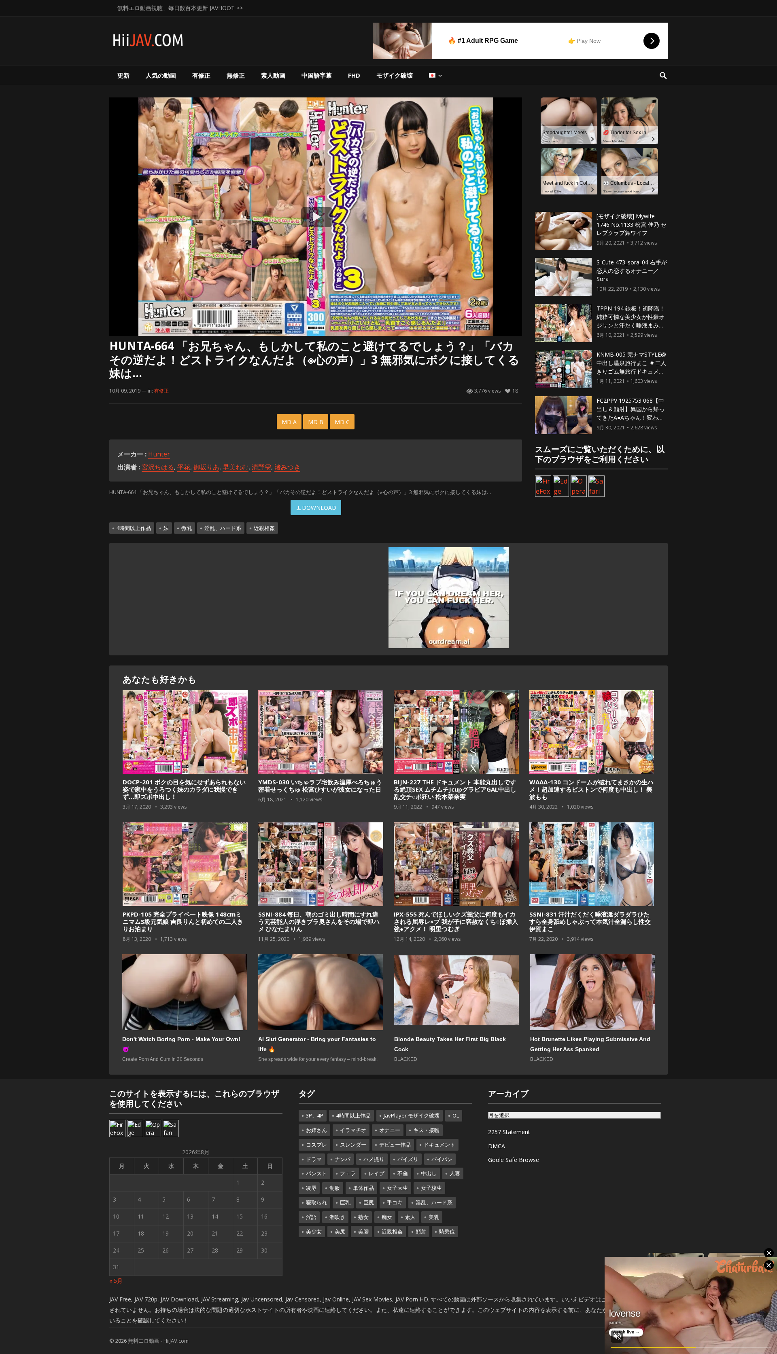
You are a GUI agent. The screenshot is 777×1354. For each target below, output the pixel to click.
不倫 (402, 1173)
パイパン (441, 1159)
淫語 (311, 1217)
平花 (183, 467)
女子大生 (397, 1187)
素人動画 (273, 75)
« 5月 (116, 1280)
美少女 (314, 1231)
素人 (410, 1217)
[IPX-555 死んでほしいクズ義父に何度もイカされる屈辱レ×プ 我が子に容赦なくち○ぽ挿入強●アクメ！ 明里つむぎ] (456, 864)
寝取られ (316, 1202)
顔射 (421, 1231)
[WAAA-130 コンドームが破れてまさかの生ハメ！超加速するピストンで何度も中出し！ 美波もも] (591, 732)
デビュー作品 (395, 1144)
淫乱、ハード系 (222, 528)
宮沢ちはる (158, 467)
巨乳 (345, 1202)
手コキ (395, 1202)
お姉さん (316, 1130)
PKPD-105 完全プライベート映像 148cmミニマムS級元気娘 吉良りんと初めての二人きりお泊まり (183, 921)
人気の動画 (161, 75)
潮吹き (337, 1217)
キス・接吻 (426, 1130)
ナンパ (342, 1159)
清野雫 (261, 467)
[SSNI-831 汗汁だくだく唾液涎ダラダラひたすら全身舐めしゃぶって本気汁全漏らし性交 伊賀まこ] (591, 864)
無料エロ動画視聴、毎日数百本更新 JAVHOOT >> (180, 8)
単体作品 (363, 1187)
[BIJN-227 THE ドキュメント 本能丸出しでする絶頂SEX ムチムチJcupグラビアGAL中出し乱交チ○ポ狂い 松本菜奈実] (456, 732)
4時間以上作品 (134, 528)
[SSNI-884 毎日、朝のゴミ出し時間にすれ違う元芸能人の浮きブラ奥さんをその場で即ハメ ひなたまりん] (320, 864)
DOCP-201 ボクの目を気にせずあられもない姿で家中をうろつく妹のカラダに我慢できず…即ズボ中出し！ (184, 789)
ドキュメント (439, 1144)
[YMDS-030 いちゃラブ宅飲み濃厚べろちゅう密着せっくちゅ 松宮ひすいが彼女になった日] (320, 732)
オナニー (389, 1130)
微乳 (186, 528)
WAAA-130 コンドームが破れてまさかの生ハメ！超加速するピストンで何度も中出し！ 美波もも (591, 789)
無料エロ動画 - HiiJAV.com (158, 1340)
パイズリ (407, 1159)
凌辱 (311, 1187)
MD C (342, 422)
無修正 (236, 75)
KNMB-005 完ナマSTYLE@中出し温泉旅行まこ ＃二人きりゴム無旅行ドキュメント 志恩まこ (631, 367)
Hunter (159, 454)
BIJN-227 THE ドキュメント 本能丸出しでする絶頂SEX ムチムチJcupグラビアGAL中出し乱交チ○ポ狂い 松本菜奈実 (455, 789)
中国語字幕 (316, 75)
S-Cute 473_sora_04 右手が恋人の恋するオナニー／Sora (632, 270)
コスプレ (316, 1144)
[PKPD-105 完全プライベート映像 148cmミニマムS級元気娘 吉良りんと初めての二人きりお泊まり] (185, 864)
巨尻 (368, 1202)
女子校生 (431, 1187)
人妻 (455, 1173)
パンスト (316, 1173)
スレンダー (353, 1144)
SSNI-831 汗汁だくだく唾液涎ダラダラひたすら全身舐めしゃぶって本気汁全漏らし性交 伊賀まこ (590, 921)
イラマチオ (353, 1130)
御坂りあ (206, 467)
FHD (354, 75)
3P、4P (314, 1115)
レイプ (376, 1173)
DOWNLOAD (319, 507)
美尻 (340, 1231)
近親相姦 (264, 528)
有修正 (201, 75)
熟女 (363, 1217)
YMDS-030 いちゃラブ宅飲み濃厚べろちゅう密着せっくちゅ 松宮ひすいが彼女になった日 (320, 785)
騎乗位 (447, 1231)
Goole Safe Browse (513, 1160)
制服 (334, 1187)
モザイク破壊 (394, 75)
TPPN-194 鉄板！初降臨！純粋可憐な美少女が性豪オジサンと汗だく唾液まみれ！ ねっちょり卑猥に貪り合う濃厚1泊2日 (631, 325)
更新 (123, 75)
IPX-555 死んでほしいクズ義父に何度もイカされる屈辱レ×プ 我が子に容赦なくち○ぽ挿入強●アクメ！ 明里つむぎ (456, 921)
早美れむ (235, 467)
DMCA (496, 1146)
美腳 (363, 1231)
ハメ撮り (373, 1159)
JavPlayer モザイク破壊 (411, 1115)
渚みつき (287, 467)
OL (455, 1115)
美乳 (434, 1217)
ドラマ (314, 1159)
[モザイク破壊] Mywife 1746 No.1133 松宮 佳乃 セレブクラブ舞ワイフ (632, 224)
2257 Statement (509, 1132)
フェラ (348, 1173)
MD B (315, 422)
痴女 (387, 1217)
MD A (289, 422)
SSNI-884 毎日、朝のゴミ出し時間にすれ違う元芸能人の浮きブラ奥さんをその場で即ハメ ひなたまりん (319, 921)
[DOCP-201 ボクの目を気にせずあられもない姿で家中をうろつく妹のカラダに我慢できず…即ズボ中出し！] (185, 732)
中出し (429, 1173)
